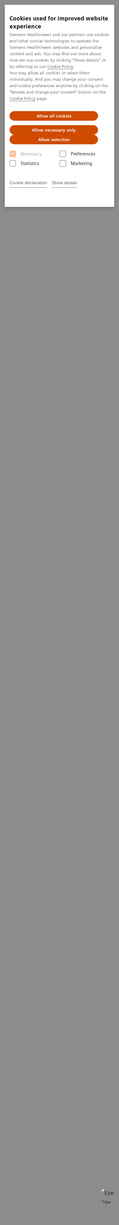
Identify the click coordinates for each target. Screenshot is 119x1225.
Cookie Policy (60, 66)
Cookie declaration (28, 182)
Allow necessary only (54, 129)
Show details (64, 182)
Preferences (83, 154)
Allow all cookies (53, 115)
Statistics (30, 163)
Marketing (81, 163)
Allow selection (54, 139)
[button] (107, 1196)
